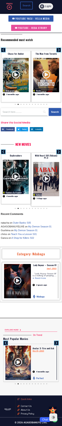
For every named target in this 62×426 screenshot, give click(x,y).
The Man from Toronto (46, 53)
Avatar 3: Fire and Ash (43, 348)
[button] (9, 7)
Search (26, 5)
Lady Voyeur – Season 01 (44, 265)
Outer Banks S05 (22, 222)
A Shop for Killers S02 (22, 238)
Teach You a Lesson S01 (24, 234)
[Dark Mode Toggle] (53, 417)
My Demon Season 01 (40, 226)
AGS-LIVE (7, 409)
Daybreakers (16, 155)
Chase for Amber (16, 53)
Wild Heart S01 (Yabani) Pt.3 (46, 156)
